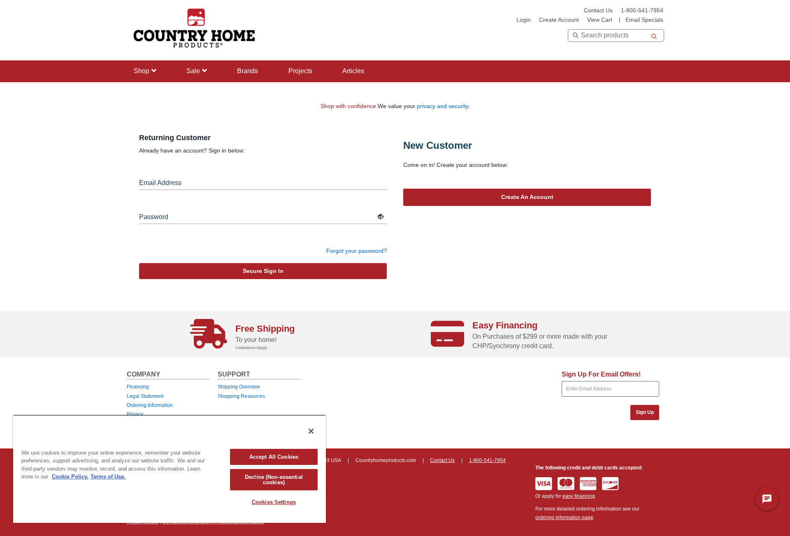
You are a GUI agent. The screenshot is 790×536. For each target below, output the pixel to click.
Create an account (527, 197)
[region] (169, 469)
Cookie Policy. (70, 477)
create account (559, 20)
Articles (353, 70)
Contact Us (598, 10)
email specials (644, 20)
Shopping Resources (241, 396)
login (523, 20)
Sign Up (645, 412)
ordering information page (564, 517)
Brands (247, 70)
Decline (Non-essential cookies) (274, 479)
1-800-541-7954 (642, 10)
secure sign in (263, 271)
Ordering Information (150, 405)
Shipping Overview (239, 387)
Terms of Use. (108, 477)
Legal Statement (145, 396)
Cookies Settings (274, 502)
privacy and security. (443, 106)
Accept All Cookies (273, 457)
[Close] (311, 431)
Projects (300, 70)
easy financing (578, 496)
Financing (138, 387)
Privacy (135, 414)
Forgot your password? (356, 250)
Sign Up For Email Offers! (601, 374)
